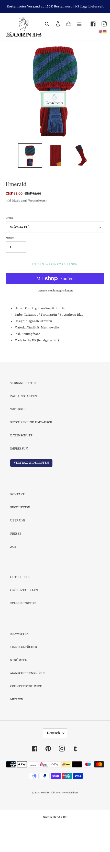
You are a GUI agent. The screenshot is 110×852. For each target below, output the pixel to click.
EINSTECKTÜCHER (23, 670)
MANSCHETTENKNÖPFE (27, 696)
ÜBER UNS (18, 543)
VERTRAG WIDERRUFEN (31, 485)
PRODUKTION (20, 530)
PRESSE (15, 556)
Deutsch (53, 756)
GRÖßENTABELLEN (24, 613)
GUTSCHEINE (19, 600)
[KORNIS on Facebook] (90, 24)
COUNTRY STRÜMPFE (26, 709)
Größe (9, 240)
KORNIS (45, 815)
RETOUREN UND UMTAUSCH (31, 445)
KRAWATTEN (19, 656)
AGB (13, 569)
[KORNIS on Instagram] (101, 24)
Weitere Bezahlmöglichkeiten (55, 313)
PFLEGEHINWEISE (23, 626)
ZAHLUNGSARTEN (23, 419)
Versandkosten (37, 223)
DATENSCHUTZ (21, 458)
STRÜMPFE (18, 683)
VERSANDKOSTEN (23, 406)
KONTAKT (17, 517)
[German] (105, 32)
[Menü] (79, 24)
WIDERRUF (18, 432)
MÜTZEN (16, 722)
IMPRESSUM (19, 471)
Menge (10, 260)
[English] (100, 32)
